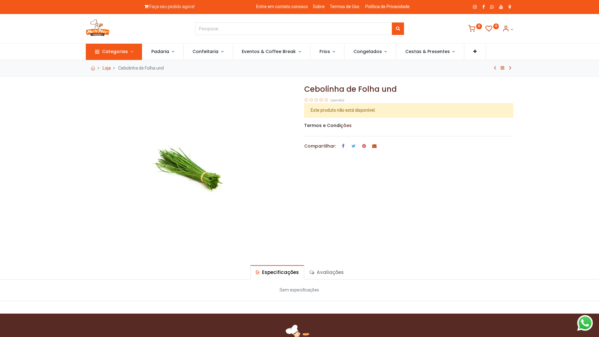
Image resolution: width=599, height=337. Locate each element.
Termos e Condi (322, 125)
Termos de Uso (344, 6)
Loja (107, 68)
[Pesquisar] (398, 28)
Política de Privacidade (387, 6)
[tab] (277, 272)
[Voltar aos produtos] (502, 68)
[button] (475, 52)
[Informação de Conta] (507, 29)
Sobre (319, 6)
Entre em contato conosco (282, 6)
